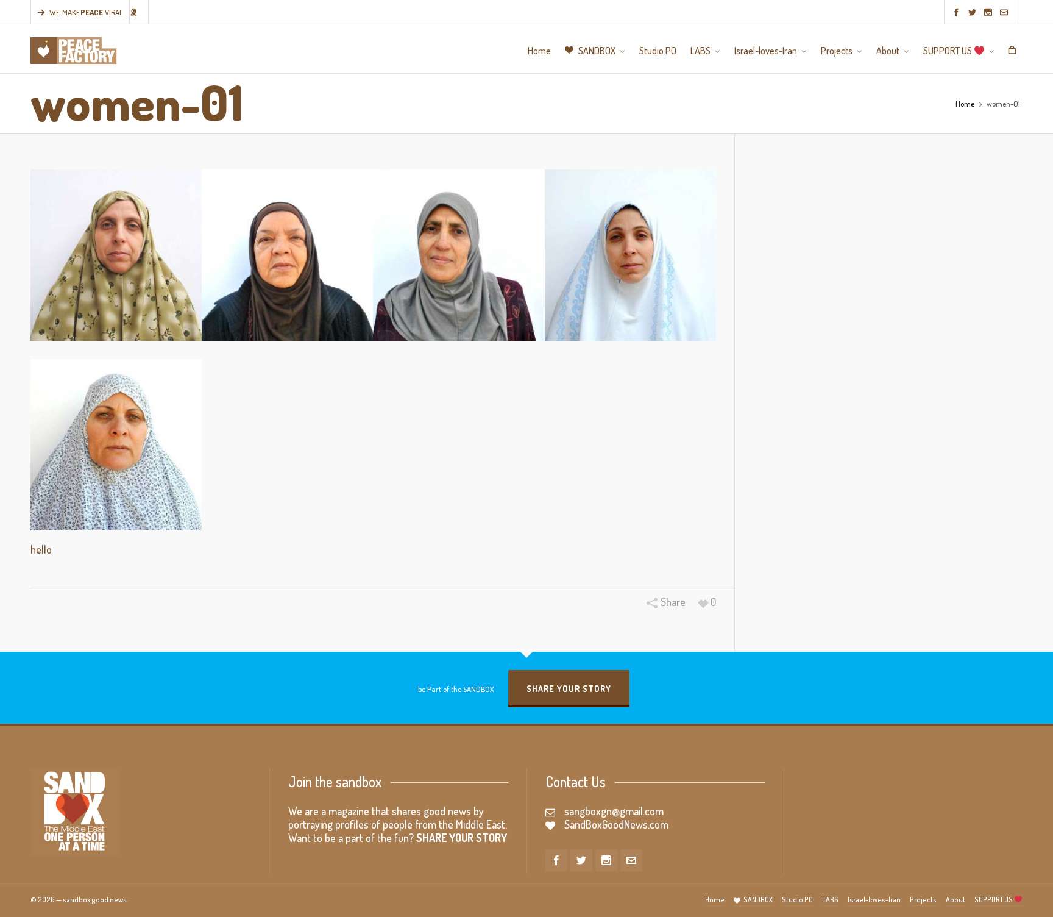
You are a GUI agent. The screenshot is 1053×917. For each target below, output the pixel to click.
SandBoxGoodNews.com (616, 824)
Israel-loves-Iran (874, 899)
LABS (830, 899)
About (955, 899)
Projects (923, 899)
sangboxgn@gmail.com (614, 811)
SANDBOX (758, 899)
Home (965, 104)
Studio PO (797, 899)
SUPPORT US (994, 899)
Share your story (568, 688)
